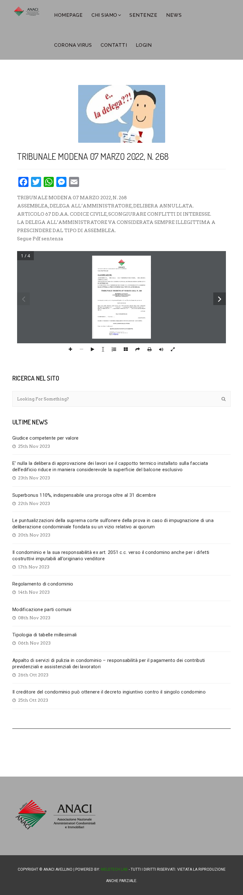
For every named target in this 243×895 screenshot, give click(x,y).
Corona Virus (73, 45)
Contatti (114, 45)
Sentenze (143, 15)
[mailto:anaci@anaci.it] (115, 333)
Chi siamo (104, 15)
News (174, 15)
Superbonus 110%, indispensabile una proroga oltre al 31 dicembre (84, 495)
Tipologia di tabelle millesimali (44, 635)
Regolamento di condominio (42, 584)
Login (144, 45)
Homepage (68, 15)
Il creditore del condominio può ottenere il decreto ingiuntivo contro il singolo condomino (109, 692)
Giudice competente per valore (45, 438)
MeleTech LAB (114, 869)
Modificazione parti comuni (42, 609)
